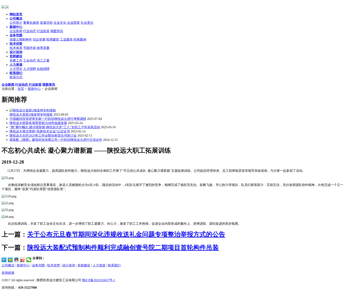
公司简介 (16, 22)
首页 (21, 88)
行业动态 (29, 31)
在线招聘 (43, 69)
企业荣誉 (73, 22)
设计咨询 (68, 265)
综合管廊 (39, 39)
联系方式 (16, 77)
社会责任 (87, 22)
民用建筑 (52, 39)
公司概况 (8, 265)
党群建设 (83, 265)
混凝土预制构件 (21, 39)
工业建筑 (66, 39)
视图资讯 (56, 31)
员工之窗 (43, 60)
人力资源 (99, 265)
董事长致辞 (31, 22)
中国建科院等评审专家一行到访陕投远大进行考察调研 (48, 118)
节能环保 (29, 48)
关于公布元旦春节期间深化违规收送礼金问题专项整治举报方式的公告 (126, 234)
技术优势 (53, 265)
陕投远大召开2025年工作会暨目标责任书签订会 (43, 135)
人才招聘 (29, 69)
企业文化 (60, 22)
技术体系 (16, 48)
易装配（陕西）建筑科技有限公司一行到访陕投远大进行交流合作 (56, 139)
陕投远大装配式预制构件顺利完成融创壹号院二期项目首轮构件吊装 (123, 247)
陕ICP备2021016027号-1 (98, 280)
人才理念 (16, 69)
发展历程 (46, 22)
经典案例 (79, 39)
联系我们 (114, 265)
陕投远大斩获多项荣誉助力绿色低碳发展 (38, 123)
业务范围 (38, 265)
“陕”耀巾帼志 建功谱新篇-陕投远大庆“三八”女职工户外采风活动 (55, 127)
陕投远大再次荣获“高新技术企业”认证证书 (40, 131)
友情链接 (8, 272)
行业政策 (43, 31)
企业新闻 (16, 31)
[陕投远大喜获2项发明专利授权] (33, 110)
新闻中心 (34, 88)
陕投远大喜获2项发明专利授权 (31, 114)
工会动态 (29, 60)
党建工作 (16, 60)
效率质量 (43, 48)
